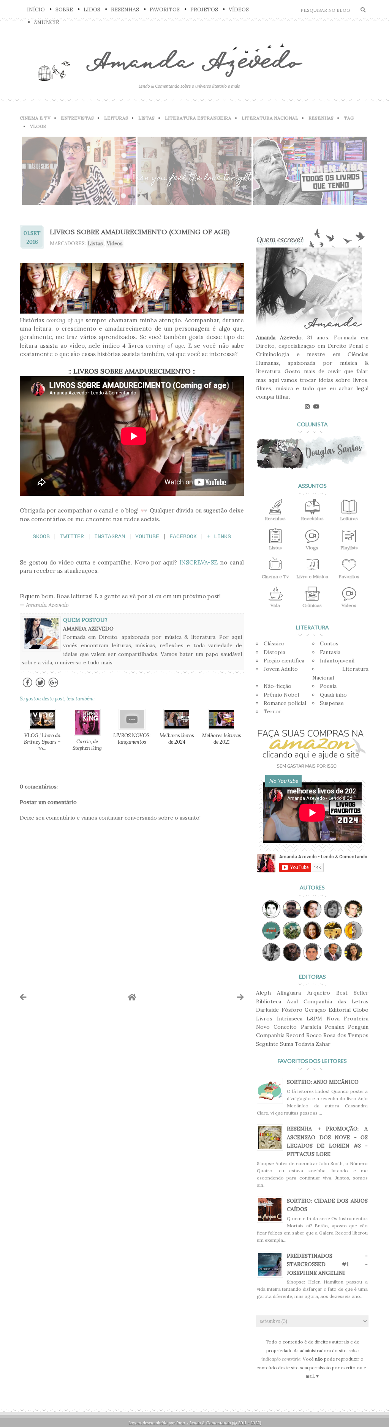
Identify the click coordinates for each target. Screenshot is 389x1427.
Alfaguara (289, 992)
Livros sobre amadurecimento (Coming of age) (139, 231)
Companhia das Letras (336, 1001)
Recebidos (312, 518)
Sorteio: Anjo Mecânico (323, 1082)
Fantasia (330, 652)
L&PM (314, 1018)
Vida (275, 605)
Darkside (267, 1009)
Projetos (204, 9)
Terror (272, 711)
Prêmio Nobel (281, 694)
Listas (146, 118)
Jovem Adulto (281, 668)
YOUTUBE (147, 537)
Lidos (92, 9)
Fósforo (291, 1009)
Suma (286, 1044)
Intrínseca (289, 1018)
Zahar (323, 1044)
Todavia (304, 1044)
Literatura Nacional (270, 118)
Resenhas (125, 9)
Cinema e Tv (275, 576)
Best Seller (352, 992)
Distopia (274, 652)
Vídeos (239, 9)
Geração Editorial (328, 1009)
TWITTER (72, 537)
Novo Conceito (276, 1026)
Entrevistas (77, 118)
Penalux (334, 1026)
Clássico (274, 643)
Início (36, 9)
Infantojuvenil (337, 660)
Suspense (332, 703)
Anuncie (46, 22)
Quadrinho (333, 694)
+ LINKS (219, 537)
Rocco (314, 1035)
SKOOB (41, 537)
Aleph (263, 992)
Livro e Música (312, 576)
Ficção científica (284, 660)
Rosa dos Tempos (345, 1035)
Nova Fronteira (348, 1018)
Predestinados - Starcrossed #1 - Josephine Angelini (327, 1264)
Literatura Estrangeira (198, 118)
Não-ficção (277, 686)
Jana (180, 1422)
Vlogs (38, 126)
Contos (329, 643)
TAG (349, 118)
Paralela (311, 1026)
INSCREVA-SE (198, 562)
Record (295, 1035)
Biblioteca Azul (277, 1001)
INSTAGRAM (109, 537)
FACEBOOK (183, 537)
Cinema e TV (35, 118)
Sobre (64, 9)
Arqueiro (318, 992)
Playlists (349, 547)
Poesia (328, 686)
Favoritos (165, 9)
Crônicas (312, 605)
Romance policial (285, 703)
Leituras (116, 118)
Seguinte (267, 1044)
